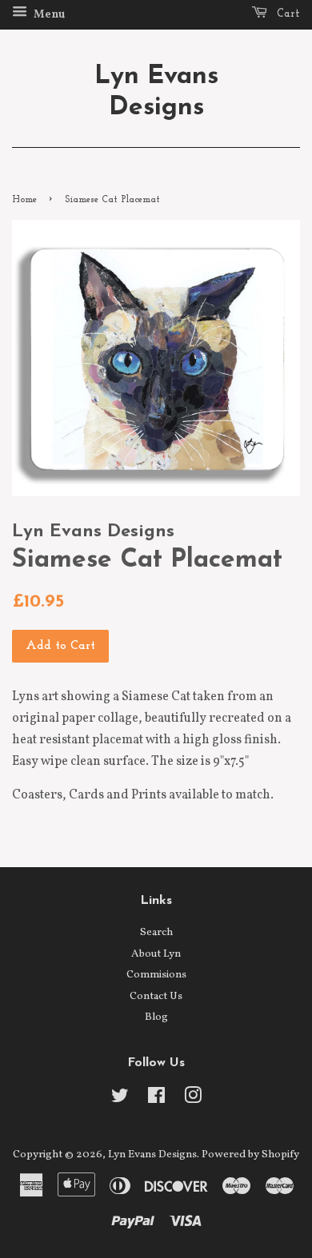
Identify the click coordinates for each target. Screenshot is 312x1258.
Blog (156, 1017)
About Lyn (156, 953)
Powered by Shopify (250, 1154)
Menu (48, 14)
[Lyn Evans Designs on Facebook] (156, 1099)
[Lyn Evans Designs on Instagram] (193, 1099)
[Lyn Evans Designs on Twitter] (120, 1099)
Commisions (156, 974)
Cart (287, 14)
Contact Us (156, 996)
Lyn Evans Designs (156, 92)
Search (156, 932)
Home (24, 200)
